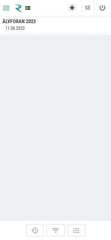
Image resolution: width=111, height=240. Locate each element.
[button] (5, 8)
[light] (72, 7)
